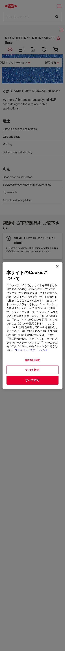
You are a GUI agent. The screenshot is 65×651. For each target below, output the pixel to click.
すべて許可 (32, 380)
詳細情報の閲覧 (32, 359)
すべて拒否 (32, 370)
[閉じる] (57, 266)
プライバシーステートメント (31, 350)
